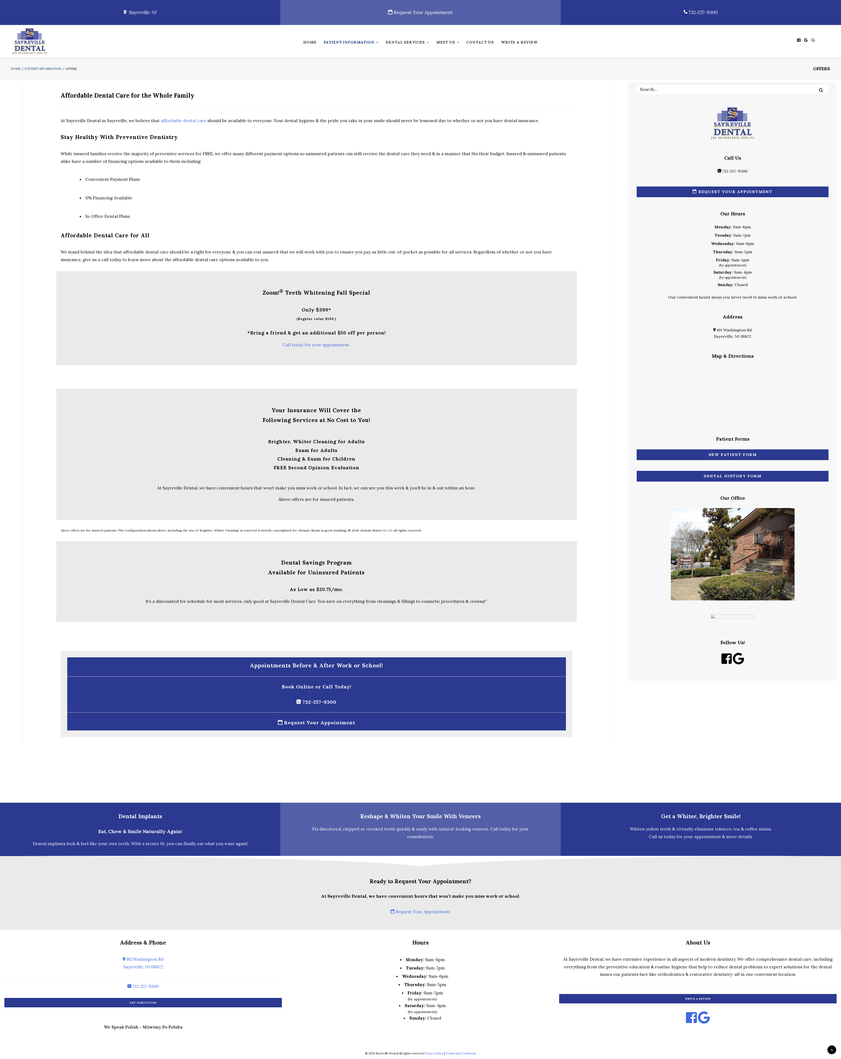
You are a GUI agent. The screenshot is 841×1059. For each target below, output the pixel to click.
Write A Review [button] (698, 998)
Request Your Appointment (422, 12)
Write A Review (519, 42)
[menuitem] (309, 43)
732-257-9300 (702, 12)
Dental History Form (732, 475)
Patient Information (349, 42)
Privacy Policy (433, 1053)
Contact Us (480, 42)
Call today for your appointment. (316, 344)
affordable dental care (183, 120)
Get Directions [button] (143, 1002)
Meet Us (445, 42)
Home (309, 42)
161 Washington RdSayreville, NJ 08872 (143, 963)
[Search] (732, 89)
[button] (800, 40)
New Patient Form (732, 454)
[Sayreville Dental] (30, 41)
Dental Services (405, 42)
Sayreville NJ (141, 12)
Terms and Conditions (460, 1053)
